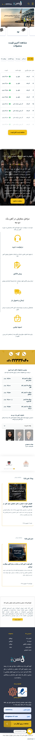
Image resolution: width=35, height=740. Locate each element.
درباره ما (29, 641)
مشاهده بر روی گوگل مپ (21, 724)
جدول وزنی (28, 647)
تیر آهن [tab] (24, 59)
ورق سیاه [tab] (18, 59)
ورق (11, 647)
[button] (14, 468)
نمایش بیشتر (17, 620)
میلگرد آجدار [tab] (30, 59)
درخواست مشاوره (17, 201)
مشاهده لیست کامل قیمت (17, 132)
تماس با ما (28, 638)
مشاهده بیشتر (18, 477)
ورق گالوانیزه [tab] (11, 59)
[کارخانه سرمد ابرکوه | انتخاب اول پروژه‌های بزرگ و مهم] (26, 463)
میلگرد (10, 644)
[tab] (29, 435)
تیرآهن (10, 641)
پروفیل (10, 638)
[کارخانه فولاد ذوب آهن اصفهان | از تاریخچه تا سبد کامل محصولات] (9, 463)
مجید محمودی (27, 650)
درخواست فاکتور (27, 644)
